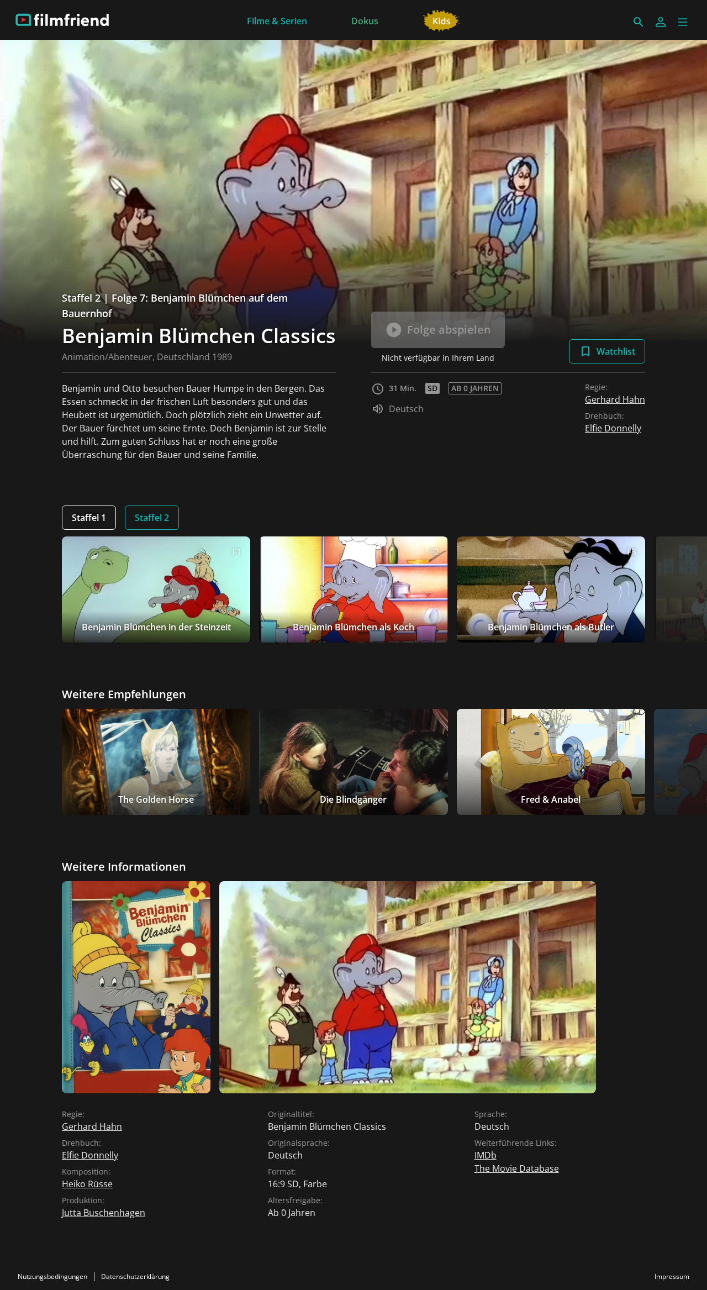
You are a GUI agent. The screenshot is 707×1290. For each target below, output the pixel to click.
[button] (683, 22)
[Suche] (638, 22)
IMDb (485, 1155)
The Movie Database (516, 1168)
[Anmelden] (661, 22)
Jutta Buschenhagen (103, 1213)
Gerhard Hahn (615, 399)
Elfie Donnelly (613, 428)
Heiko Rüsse (87, 1184)
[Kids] (441, 20)
